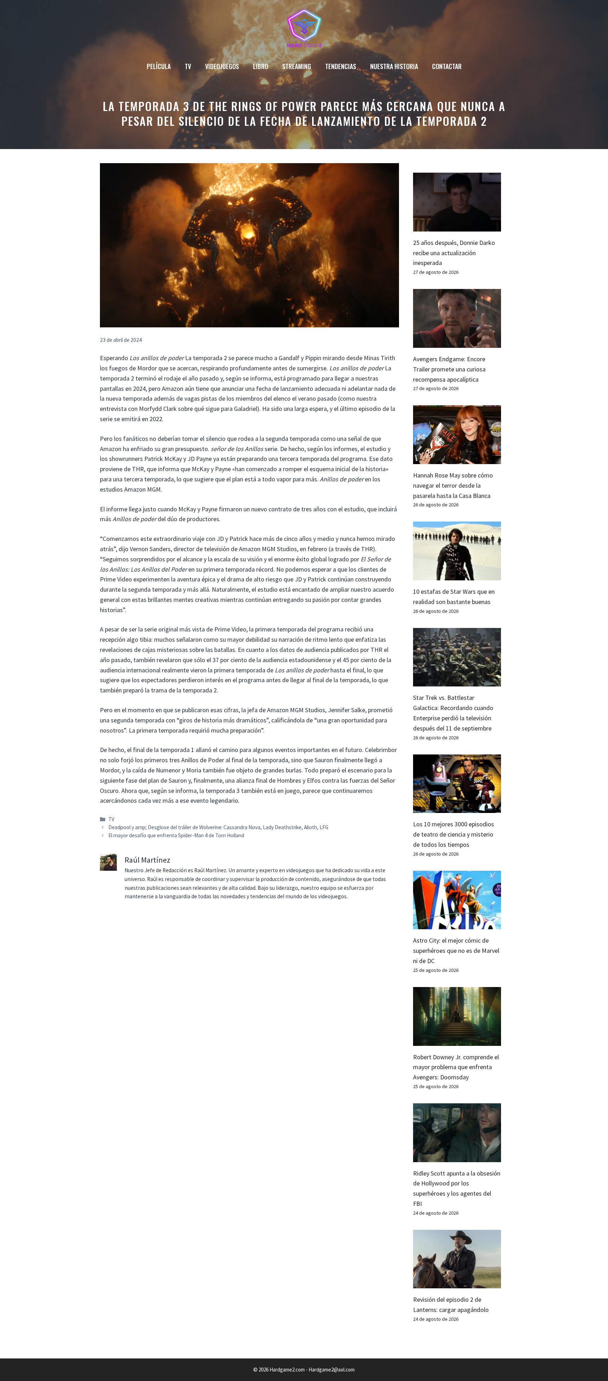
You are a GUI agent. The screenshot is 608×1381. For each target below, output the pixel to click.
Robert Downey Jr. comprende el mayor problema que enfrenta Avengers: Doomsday (456, 1067)
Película (159, 66)
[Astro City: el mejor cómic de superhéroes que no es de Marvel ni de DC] (457, 924)
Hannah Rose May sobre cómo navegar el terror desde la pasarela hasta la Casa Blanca (453, 485)
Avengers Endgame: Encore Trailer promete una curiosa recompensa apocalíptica (449, 369)
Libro (260, 66)
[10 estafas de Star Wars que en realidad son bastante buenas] (457, 575)
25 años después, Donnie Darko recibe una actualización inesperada (454, 253)
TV (188, 66)
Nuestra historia (394, 66)
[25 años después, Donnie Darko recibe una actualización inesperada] (457, 226)
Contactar (447, 66)
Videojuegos (222, 66)
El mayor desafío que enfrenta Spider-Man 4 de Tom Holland (176, 835)
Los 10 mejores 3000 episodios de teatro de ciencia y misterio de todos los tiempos (453, 834)
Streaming (296, 66)
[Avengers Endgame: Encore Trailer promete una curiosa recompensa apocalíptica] (457, 342)
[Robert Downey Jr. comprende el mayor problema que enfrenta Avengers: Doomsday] (457, 1040)
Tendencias (340, 66)
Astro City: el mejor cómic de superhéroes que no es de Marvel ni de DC (456, 950)
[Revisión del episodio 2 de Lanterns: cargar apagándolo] (457, 1283)
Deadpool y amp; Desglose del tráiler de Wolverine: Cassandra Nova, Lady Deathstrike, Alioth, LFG (218, 827)
